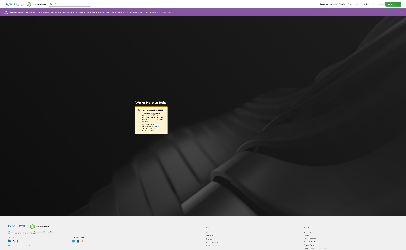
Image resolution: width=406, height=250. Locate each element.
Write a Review (393, 4)
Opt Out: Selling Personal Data (315, 248)
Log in (208, 232)
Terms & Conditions (311, 242)
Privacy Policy (309, 245)
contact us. (142, 12)
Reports (209, 239)
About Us (342, 4)
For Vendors (365, 4)
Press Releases (310, 239)
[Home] (36, 4)
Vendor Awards (353, 4)
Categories (324, 4)
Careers (307, 235)
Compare (333, 4)
